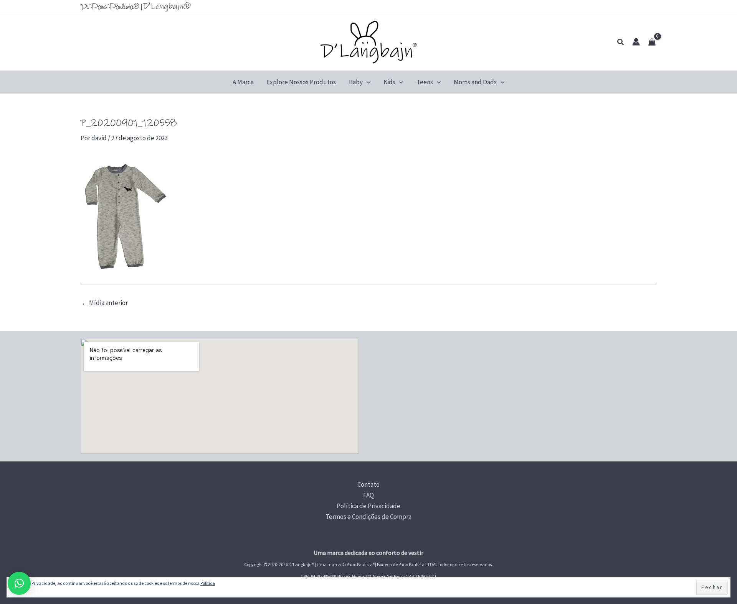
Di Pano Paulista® (110, 7)
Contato (368, 484)
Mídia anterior (104, 303)
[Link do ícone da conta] (636, 42)
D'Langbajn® (167, 6)
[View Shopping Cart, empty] (652, 42)
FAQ (368, 495)
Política (207, 583)
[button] (621, 42)
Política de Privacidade (368, 506)
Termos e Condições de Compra (368, 516)
